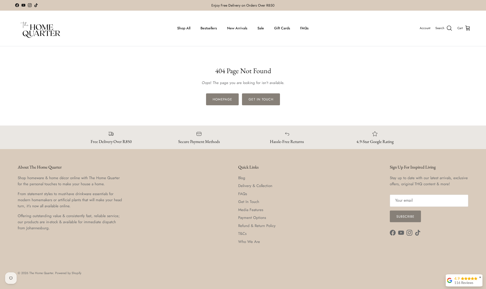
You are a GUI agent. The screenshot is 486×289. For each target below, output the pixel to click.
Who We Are (249, 241)
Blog (241, 178)
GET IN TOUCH (261, 99)
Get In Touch (248, 201)
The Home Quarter (41, 273)
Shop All (183, 28)
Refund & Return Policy (257, 226)
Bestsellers (208, 28)
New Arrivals (237, 28)
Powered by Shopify (68, 273)
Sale (260, 28)
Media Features (250, 210)
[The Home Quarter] (40, 28)
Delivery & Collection (255, 186)
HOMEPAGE (222, 99)
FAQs (304, 28)
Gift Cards (282, 28)
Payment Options (252, 217)
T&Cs (242, 233)
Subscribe (405, 216)
